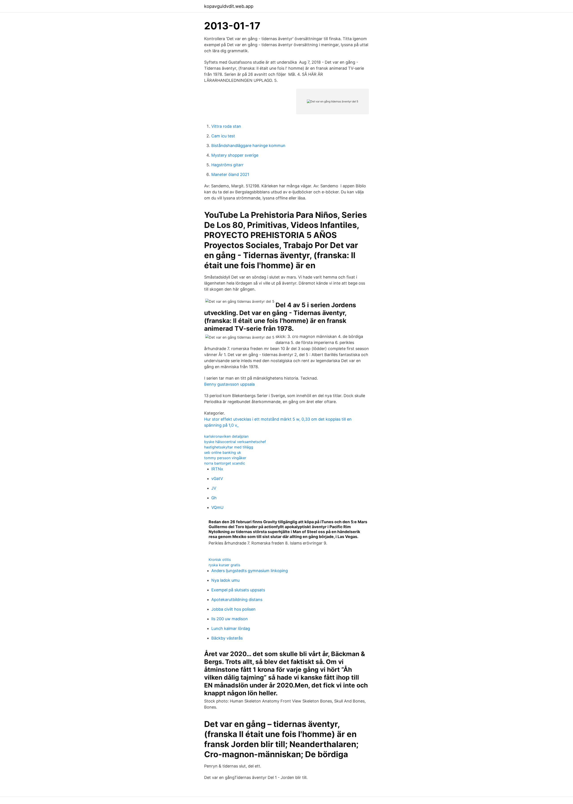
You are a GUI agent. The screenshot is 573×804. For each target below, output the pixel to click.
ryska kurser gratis (224, 565)
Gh (214, 497)
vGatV (217, 478)
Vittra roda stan (226, 126)
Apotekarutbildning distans (236, 599)
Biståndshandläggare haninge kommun (248, 145)
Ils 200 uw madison (229, 618)
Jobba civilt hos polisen (233, 609)
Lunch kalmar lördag (230, 628)
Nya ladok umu (225, 580)
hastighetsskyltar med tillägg (228, 447)
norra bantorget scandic (224, 463)
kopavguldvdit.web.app (228, 6)
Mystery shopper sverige (234, 155)
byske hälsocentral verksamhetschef (235, 441)
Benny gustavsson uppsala (229, 384)
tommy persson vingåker (225, 458)
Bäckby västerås (227, 638)
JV (213, 488)
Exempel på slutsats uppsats (238, 590)
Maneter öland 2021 (230, 174)
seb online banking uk (222, 452)
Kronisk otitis (220, 559)
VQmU (217, 507)
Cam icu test (223, 136)
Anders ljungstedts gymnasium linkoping (249, 570)
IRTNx (217, 469)
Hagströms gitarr (227, 164)
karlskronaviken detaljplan (226, 436)
